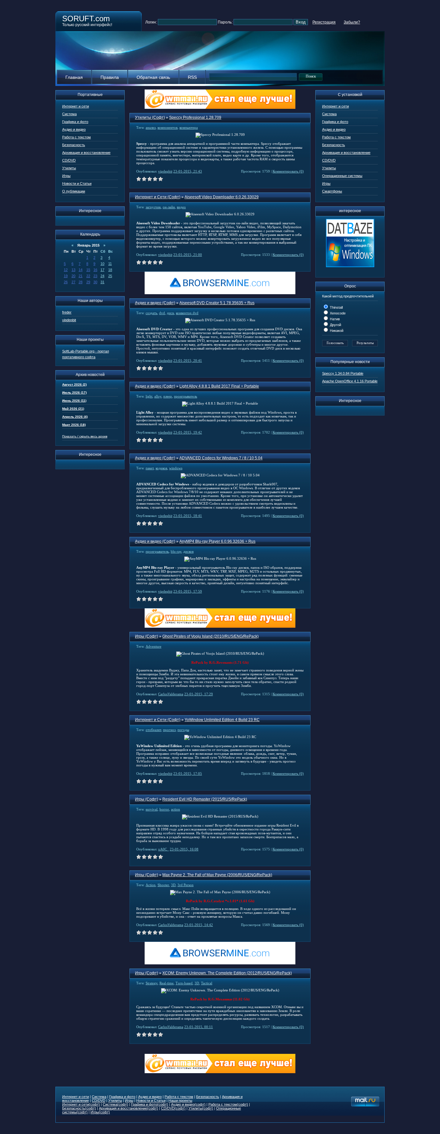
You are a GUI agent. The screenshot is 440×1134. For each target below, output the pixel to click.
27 (73, 282)
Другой (335, 325)
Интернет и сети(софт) (81, 1104)
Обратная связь (153, 77)
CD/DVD (69, 160)
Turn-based (184, 983)
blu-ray (176, 551)
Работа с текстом (76, 137)
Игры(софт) (100, 1112)
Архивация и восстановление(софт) (128, 1108)
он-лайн (169, 207)
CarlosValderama (170, 694)
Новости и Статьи (76, 183)
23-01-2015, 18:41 (187, 516)
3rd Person (185, 885)
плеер (167, 396)
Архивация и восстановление (86, 153)
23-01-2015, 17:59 (187, 591)
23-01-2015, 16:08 (184, 849)
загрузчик (153, 207)
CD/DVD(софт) (173, 1108)
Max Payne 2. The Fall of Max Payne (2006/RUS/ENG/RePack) (217, 875)
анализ (151, 127)
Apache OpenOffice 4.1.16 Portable (350, 381)
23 (95, 276)
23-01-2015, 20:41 (187, 360)
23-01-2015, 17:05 (187, 773)
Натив (334, 319)
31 (102, 282)
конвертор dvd (187, 313)
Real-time (166, 983)
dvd (162, 313)
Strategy (152, 983)
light (149, 396)
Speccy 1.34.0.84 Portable (342, 373)
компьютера (188, 127)
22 (88, 276)
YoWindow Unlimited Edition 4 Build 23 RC (222, 719)
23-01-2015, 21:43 (187, 171)
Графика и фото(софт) (149, 1104)
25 (110, 276)
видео (181, 207)
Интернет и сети (75, 106)
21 (80, 276)
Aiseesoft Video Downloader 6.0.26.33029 (222, 197)
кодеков (161, 468)
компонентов (167, 127)
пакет (150, 468)
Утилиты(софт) (200, 1108)
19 (66, 276)
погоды (183, 730)
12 (66, 270)
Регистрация (324, 22)
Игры (66, 176)
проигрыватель (185, 396)
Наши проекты (180, 1100)
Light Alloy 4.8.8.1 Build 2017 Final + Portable (219, 386)
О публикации (73, 191)
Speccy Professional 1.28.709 (195, 117)
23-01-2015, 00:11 (198, 1027)
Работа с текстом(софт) (228, 1104)
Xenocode (337, 313)
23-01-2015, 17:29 (198, 694)
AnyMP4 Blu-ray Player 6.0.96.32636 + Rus (217, 541)
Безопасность (73, 145)
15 (88, 270)
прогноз (169, 730)
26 (66, 282)
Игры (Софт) (146, 636)
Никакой (336, 331)
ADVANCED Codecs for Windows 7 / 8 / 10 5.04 (221, 458)
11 (110, 264)
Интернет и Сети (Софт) (157, 197)
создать (151, 313)
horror (164, 809)
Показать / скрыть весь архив (84, 436)
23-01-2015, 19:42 (187, 432)
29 (88, 282)
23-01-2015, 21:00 (187, 255)
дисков (188, 551)
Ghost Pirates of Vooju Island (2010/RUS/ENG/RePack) (210, 636)
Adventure (153, 646)
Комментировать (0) (288, 171)
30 (95, 282)
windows (175, 468)
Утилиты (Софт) (150, 117)
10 (102, 264)
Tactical (206, 983)
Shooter (163, 885)
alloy (157, 396)
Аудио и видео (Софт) (155, 303)
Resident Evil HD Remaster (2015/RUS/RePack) (204, 799)
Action (151, 885)
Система (69, 114)
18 (110, 270)
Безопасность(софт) (79, 1108)
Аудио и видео (74, 129)
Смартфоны (332, 191)
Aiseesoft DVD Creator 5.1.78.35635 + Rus (216, 303)
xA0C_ (163, 849)
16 (95, 270)
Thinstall (336, 307)
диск (170, 313)
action (175, 809)
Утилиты (69, 168)
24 (102, 276)
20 (73, 276)
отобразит (153, 730)
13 (73, 270)
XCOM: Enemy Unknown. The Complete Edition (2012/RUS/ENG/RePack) (227, 973)
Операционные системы (342, 176)
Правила (109, 77)
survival (152, 809)
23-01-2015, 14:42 (198, 925)
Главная (74, 77)
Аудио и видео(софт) (188, 1104)
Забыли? (352, 22)
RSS (192, 77)
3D (173, 885)
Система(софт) (115, 1104)
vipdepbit (69, 320)
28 (80, 282)
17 (102, 270)
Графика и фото (75, 122)
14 (80, 270)
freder (67, 312)
